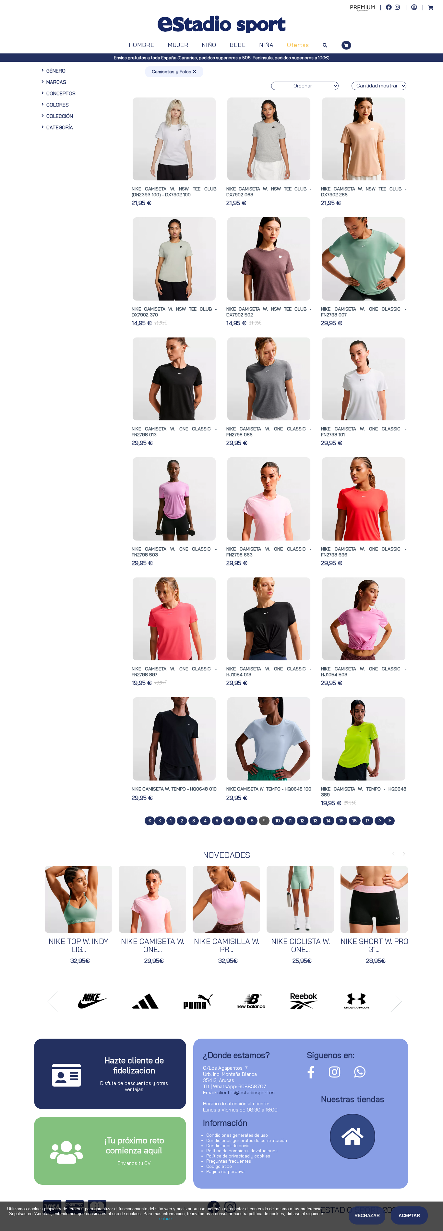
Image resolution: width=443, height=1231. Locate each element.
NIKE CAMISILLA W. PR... (226, 945)
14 (328, 820)
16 (355, 820)
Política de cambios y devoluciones (242, 1150)
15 (341, 820)
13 (315, 820)
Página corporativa (225, 1171)
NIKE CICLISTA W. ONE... (300, 945)
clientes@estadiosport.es (246, 1092)
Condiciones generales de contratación (246, 1140)
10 (278, 820)
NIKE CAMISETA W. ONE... (152, 945)
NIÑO (209, 45)
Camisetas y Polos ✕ (174, 71)
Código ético (219, 1166)
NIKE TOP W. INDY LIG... (78, 945)
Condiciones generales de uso (237, 1135)
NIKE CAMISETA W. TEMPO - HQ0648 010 (174, 789)
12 (303, 820)
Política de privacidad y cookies (238, 1155)
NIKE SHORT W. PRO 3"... (374, 945)
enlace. (166, 1218)
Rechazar (367, 1215)
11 (290, 820)
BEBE (238, 45)
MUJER (178, 45)
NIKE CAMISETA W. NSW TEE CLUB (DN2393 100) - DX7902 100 (174, 192)
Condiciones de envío (227, 1145)
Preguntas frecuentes (228, 1161)
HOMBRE (141, 45)
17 (367, 820)
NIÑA (266, 45)
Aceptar (409, 1215)
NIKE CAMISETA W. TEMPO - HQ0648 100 (268, 789)
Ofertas (298, 45)
